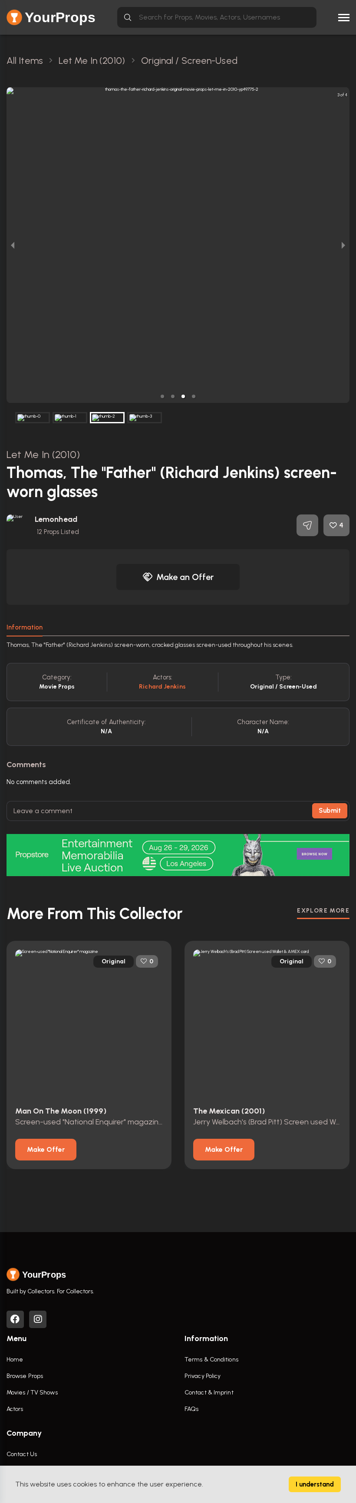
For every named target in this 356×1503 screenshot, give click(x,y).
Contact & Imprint (209, 1392)
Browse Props (25, 1376)
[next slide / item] (343, 245)
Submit (330, 810)
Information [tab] (25, 627)
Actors (15, 1409)
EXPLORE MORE (323, 910)
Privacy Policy (203, 1376)
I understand (315, 1484)
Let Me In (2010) (43, 454)
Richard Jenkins (162, 686)
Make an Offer (185, 577)
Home (15, 1359)
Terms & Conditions (211, 1359)
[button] (162, 396)
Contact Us (22, 1454)
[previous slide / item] (13, 245)
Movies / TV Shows (32, 1392)
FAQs (191, 1409)
